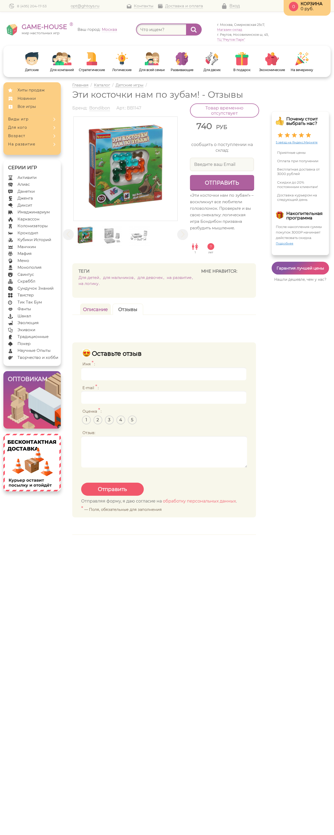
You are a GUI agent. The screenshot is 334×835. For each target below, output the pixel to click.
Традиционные (33, 336)
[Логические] (122, 59)
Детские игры (130, 85)
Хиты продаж (31, 89)
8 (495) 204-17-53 (32, 6)
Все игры (26, 106)
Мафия (24, 253)
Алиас (23, 184)
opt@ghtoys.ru (85, 6)
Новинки (26, 98)
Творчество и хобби (37, 357)
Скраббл (26, 281)
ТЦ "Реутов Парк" (231, 40)
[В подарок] (242, 59)
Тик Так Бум (29, 302)
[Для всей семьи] (152, 59)
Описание (95, 309)
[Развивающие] (182, 59)
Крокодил (27, 232)
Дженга (25, 198)
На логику (88, 283)
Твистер (25, 295)
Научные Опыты (34, 350)
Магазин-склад (229, 30)
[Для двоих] (212, 59)
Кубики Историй (34, 239)
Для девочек (150, 277)
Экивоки (26, 329)
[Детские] (32, 59)
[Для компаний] (62, 59)
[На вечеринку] (302, 59)
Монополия (29, 267)
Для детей (89, 277)
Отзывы (127, 309)
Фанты (24, 308)
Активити (27, 177)
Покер (24, 343)
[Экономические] (272, 59)
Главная (80, 85)
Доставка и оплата (184, 6)
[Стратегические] (92, 59)
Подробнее (284, 243)
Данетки (26, 191)
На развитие (21, 144)
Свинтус (25, 274)
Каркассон (28, 219)
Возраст (16, 135)
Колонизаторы (32, 225)
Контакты (143, 6)
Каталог (102, 85)
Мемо (23, 260)
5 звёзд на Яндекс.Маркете (297, 142)
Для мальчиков (118, 277)
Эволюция (28, 322)
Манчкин (26, 246)
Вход (234, 5)
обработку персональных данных (199, 501)
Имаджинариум (33, 211)
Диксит (24, 205)
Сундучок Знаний (35, 288)
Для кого (17, 127)
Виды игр (18, 119)
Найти (194, 30)
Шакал (24, 315)
